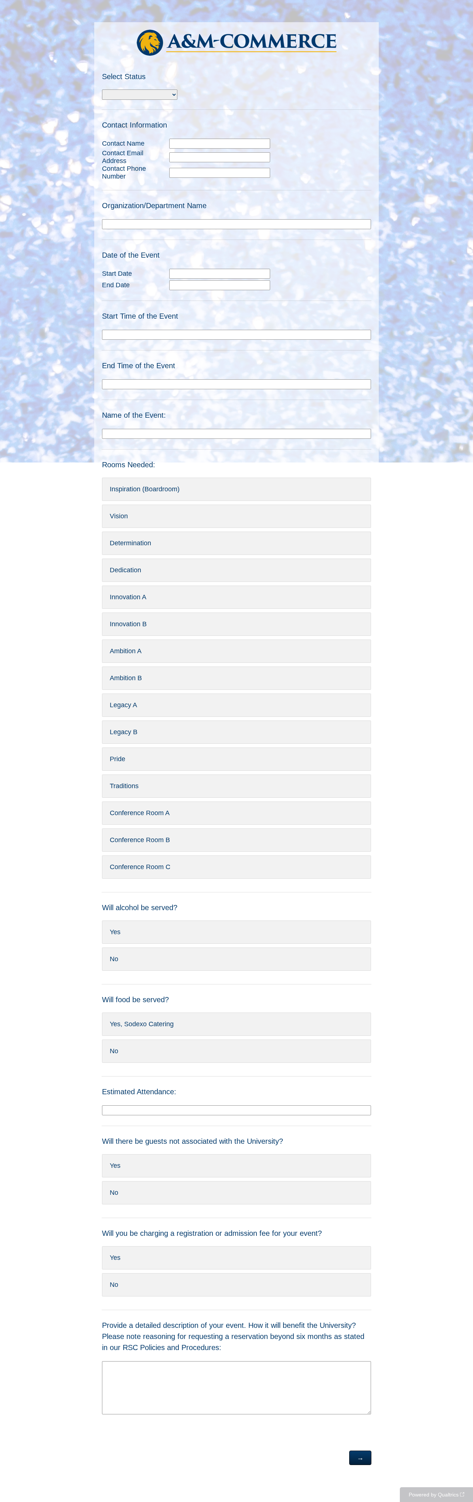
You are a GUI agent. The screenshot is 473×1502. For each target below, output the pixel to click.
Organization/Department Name (155, 205)
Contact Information (135, 125)
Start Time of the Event (141, 316)
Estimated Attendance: (139, 1092)
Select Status (125, 76)
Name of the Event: (134, 415)
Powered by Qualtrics (434, 1495)
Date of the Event (132, 255)
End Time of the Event (138, 366)
